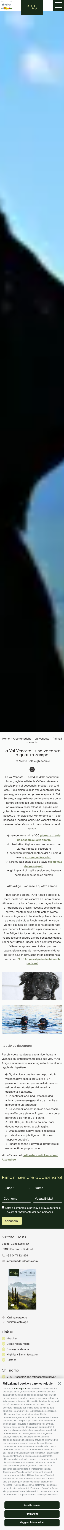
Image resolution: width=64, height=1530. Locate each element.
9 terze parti (20, 1388)
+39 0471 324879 (17, 1255)
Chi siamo (10, 1370)
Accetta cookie (32, 1505)
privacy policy (37, 1207)
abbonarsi (11, 1221)
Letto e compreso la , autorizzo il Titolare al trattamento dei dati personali (33, 1210)
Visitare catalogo (17, 1322)
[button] (59, 1383)
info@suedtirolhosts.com (22, 1261)
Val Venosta (42, 738)
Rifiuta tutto (32, 1513)
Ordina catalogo (17, 1317)
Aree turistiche (22, 738)
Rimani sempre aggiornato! (32, 1178)
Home (6, 738)
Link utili (9, 1332)
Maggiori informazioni (32, 1522)
